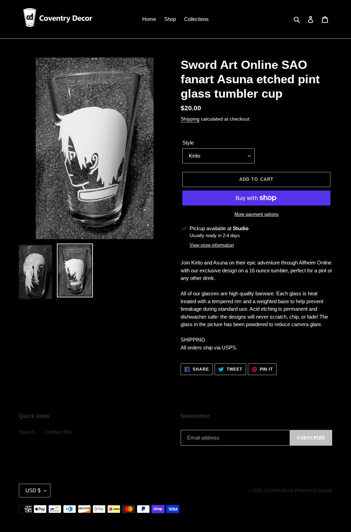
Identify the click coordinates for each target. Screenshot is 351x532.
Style (188, 143)
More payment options (256, 214)
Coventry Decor (278, 490)
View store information (212, 245)
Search (27, 432)
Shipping (190, 119)
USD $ (32, 490)
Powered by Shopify (313, 490)
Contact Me (58, 432)
